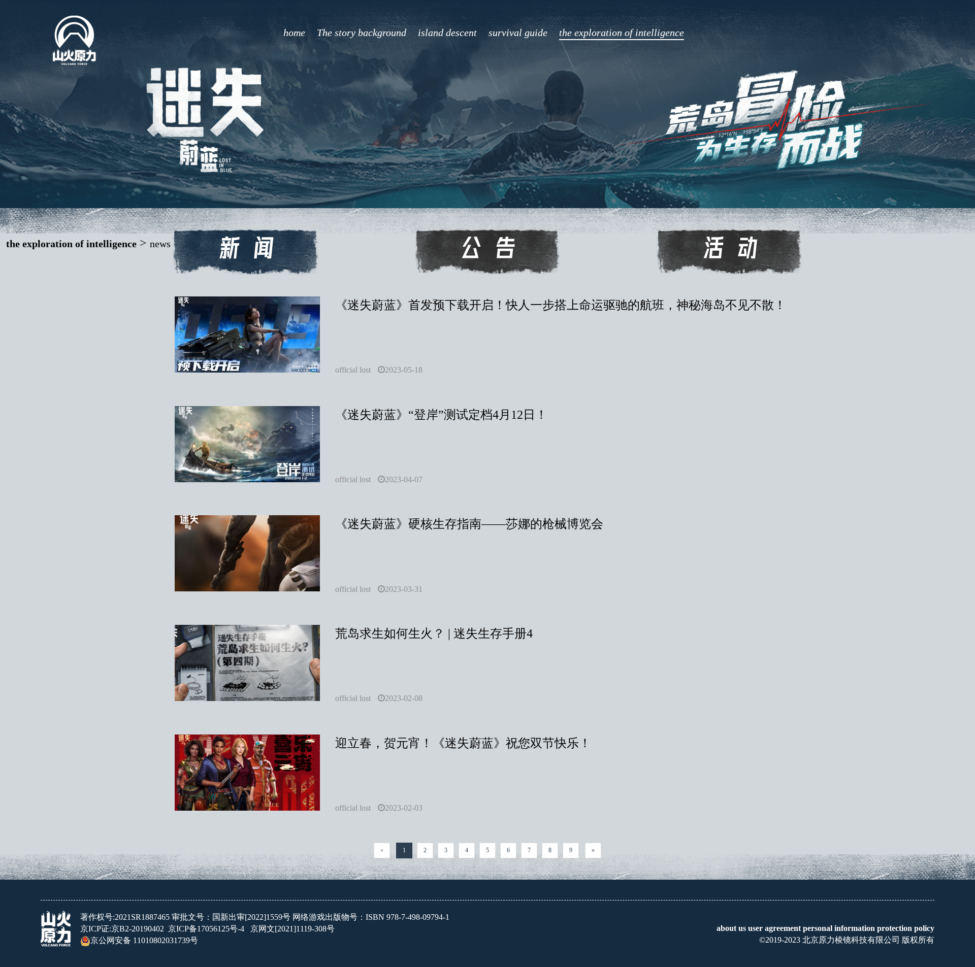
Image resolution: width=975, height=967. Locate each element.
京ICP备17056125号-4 (206, 928)
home (294, 32)
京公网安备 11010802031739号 (144, 940)
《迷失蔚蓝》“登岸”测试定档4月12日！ (441, 414)
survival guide (518, 32)
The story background (361, 32)
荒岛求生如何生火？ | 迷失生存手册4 (434, 633)
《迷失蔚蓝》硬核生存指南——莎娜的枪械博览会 (469, 523)
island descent (447, 32)
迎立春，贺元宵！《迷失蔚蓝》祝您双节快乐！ (463, 743)
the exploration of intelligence (621, 32)
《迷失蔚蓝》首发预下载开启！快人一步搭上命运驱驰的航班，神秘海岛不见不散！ (560, 305)
